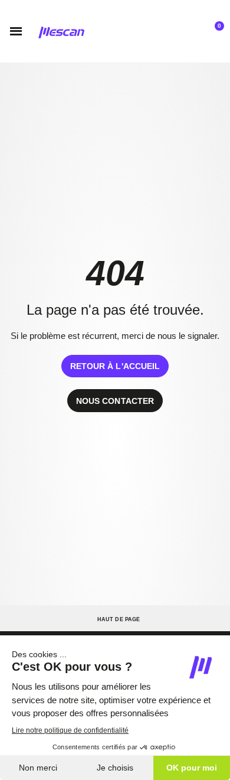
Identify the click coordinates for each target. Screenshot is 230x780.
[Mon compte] (187, 31)
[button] (16, 31)
